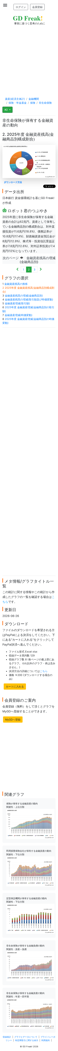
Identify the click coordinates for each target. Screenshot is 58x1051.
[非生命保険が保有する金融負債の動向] (30, 966)
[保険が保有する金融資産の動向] (30, 823)
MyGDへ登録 (12, 719)
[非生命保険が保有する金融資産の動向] (30, 1013)
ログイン (21, 7)
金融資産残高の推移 (16, 283)
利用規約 (45, 1040)
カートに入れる (15, 686)
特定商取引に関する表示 (26, 1040)
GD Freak (28, 18)
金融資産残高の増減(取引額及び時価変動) (29, 299)
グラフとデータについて (25, 1037)
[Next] (40, 269)
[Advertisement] (29, 58)
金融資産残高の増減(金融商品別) (24, 295)
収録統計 (7, 1037)
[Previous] (17, 269)
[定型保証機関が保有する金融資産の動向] (30, 918)
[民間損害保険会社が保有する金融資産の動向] (30, 871)
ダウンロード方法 (13, 182)
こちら (44, 671)
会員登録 (37, 7)
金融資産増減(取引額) (17, 303)
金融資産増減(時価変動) (18, 315)
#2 (7, 109)
